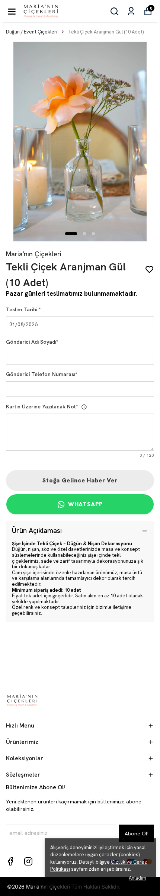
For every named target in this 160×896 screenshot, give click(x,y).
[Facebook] (10, 861)
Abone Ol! (136, 833)
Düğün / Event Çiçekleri (31, 32)
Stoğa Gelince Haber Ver (79, 480)
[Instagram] (28, 861)
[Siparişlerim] (131, 11)
